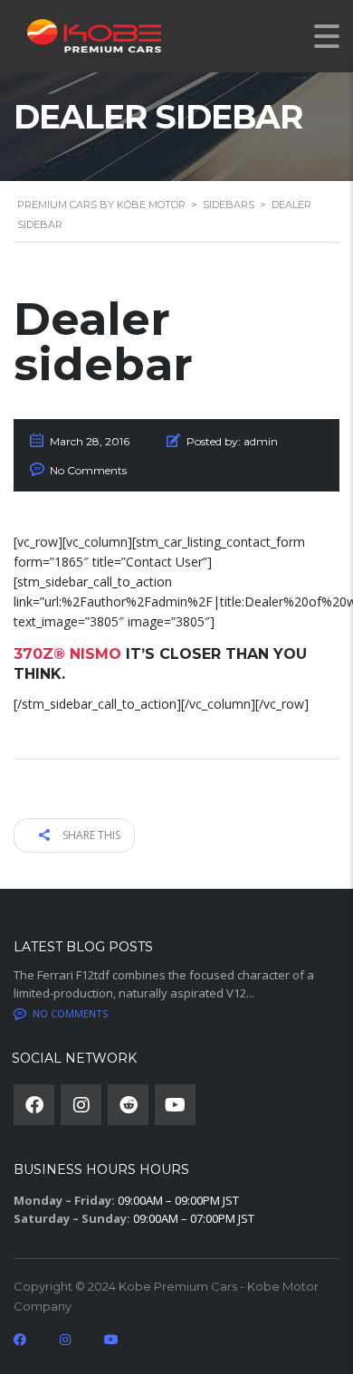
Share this (90, 835)
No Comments (88, 470)
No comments (70, 1013)
